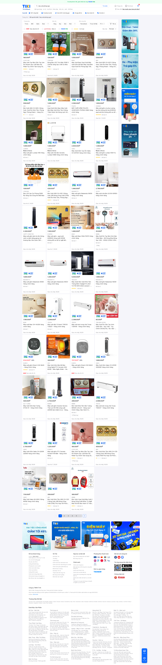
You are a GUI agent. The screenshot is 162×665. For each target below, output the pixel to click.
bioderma (67, 601)
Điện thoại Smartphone (34, 639)
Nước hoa (34, 654)
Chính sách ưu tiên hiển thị (79, 572)
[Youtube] (119, 557)
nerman (100, 601)
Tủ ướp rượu (129, 617)
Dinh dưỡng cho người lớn (37, 617)
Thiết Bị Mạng (79, 633)
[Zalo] (122, 557)
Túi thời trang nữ (55, 651)
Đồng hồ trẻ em (87, 625)
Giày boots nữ (55, 638)
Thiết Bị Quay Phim (122, 646)
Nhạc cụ (83, 646)
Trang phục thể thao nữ (119, 622)
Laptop (85, 634)
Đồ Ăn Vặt (76, 656)
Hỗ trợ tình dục (40, 654)
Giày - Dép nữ (54, 633)
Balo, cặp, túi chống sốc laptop (81, 613)
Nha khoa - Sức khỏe (101, 646)
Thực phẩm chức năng (36, 648)
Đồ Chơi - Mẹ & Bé (34, 610)
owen (54, 601)
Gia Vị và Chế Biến (78, 654)
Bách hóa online (100, 619)
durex (62, 601)
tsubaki (50, 603)
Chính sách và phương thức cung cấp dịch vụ (82, 575)
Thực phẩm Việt (41, 626)
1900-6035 (35, 556)
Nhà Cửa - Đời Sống (77, 637)
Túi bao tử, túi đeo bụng (63, 660)
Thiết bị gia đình (42, 661)
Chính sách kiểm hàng (34, 568)
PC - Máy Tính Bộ (78, 634)
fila (47, 603)
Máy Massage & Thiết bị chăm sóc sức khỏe (38, 650)
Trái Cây (31, 625)
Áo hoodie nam (56, 625)
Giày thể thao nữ (126, 631)
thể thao (70, 9)
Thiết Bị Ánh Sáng (123, 640)
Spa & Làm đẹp (102, 643)
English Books (100, 661)
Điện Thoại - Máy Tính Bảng (37, 637)
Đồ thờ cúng (77, 646)
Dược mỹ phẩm (42, 656)
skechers (78, 601)
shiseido (31, 603)
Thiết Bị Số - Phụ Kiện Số (99, 627)
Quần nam (59, 622)
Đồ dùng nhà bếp (33, 661)
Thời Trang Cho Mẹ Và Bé (35, 612)
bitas (129, 601)
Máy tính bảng (35, 642)
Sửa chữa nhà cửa (78, 640)
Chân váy (60, 615)
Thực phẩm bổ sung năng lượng (123, 632)
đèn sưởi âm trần (121, 661)
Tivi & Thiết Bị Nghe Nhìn (101, 622)
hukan (40, 603)
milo (74, 601)
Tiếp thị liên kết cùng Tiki (59, 572)
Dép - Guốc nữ (60, 635)
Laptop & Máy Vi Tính (104, 620)
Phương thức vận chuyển (35, 566)
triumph (86, 601)
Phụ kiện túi (65, 654)
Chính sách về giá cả (78, 565)
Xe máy (97, 653)
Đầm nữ (55, 612)
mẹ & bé (49, 9)
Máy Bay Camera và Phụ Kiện (123, 646)
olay (117, 601)
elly (71, 601)
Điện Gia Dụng (33, 659)
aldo (83, 601)
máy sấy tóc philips (124, 653)
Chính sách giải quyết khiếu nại (60, 566)
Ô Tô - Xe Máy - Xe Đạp (99, 650)
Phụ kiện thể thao (123, 625)
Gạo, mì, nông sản (36, 629)
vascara (31, 601)
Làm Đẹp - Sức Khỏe (34, 645)
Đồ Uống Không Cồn (80, 657)
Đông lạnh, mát (39, 627)
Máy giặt (118, 615)
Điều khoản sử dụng (57, 568)
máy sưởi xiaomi (125, 657)
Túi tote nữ (59, 654)
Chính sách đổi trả (33, 570)
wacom (104, 601)
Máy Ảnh (126, 647)
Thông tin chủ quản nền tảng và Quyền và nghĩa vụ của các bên (82, 582)
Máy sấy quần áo (121, 617)
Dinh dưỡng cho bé (36, 616)
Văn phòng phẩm (105, 659)
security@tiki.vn (41, 578)
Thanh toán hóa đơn (97, 642)
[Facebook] (115, 557)
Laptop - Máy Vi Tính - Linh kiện (80, 628)
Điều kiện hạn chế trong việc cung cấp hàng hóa (82, 567)
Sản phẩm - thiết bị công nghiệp (102, 621)
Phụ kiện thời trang (76, 616)
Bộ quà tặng (78, 659)
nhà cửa (61, 9)
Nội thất (78, 642)
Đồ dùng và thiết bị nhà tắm (81, 643)
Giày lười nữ (62, 638)
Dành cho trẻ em (36, 631)
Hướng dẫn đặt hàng (33, 564)
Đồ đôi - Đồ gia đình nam (61, 626)
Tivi (117, 616)
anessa (109, 601)
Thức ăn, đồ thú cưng (36, 633)
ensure (58, 601)
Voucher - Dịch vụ (97, 640)
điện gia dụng (38, 9)
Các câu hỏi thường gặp (34, 559)
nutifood (91, 601)
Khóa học (105, 642)
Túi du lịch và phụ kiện (79, 612)
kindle (95, 601)
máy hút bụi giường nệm (123, 658)
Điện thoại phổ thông (36, 640)
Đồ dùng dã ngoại (123, 623)
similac (121, 601)
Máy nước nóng (123, 616)
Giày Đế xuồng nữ (59, 639)
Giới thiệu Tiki (56, 556)
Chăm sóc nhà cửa (37, 634)
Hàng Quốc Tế (96, 610)
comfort (125, 601)
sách (66, 9)
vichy (44, 603)
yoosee (113, 601)
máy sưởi (116, 652)
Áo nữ (51, 612)
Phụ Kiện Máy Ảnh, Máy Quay (121, 639)
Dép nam (57, 645)
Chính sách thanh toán (78, 570)
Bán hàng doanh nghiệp (58, 574)
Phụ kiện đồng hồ (78, 625)
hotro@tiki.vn (41, 576)
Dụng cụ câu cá (120, 627)
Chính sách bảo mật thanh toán (60, 562)
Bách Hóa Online (76, 650)
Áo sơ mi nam (59, 623)
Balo (72, 612)
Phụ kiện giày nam (57, 646)
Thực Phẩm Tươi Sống (35, 623)
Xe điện (107, 652)
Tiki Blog (55, 558)
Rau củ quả (34, 626)
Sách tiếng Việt (96, 659)
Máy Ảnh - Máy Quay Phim (121, 637)
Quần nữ (60, 612)
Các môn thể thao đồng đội (123, 629)
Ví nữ (65, 652)
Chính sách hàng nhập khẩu (35, 574)
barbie (50, 601)
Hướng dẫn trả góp (33, 572)
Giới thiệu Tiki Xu (57, 570)
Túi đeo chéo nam (58, 659)
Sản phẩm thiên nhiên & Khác (37, 651)
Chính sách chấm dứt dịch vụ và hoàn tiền (82, 578)
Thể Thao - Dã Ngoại (120, 620)
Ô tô (101, 653)
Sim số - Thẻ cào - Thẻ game (105, 647)
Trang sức (73, 624)
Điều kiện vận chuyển (58, 576)
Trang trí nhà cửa (75, 639)
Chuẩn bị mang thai (36, 620)
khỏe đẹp (55, 9)
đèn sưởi (121, 652)
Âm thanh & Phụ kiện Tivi (120, 612)
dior (34, 601)
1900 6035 (35, 594)
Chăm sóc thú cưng (76, 652)
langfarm (36, 603)
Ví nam (51, 659)
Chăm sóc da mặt (33, 646)
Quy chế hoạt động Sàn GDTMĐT (81, 556)
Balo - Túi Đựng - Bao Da (123, 643)
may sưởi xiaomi (121, 656)
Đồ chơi (44, 612)
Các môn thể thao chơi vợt (123, 629)
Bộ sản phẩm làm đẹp (37, 655)
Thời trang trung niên (58, 617)
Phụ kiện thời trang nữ (76, 618)
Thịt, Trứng (36, 625)
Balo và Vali (74, 610)
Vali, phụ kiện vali (86, 613)
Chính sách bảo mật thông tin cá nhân (62, 564)
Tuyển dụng (56, 560)
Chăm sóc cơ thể (36, 649)
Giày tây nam (60, 644)
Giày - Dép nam (54, 642)
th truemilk (45, 601)
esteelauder (39, 601)
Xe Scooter (105, 653)
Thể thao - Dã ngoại (99, 615)
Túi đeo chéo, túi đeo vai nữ (56, 652)
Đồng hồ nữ (79, 624)
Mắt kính (84, 618)
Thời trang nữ (54, 610)
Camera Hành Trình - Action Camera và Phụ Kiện (123, 642)
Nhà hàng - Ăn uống (100, 644)
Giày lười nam (53, 644)
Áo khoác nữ (61, 613)
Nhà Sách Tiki (96, 657)
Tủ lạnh (118, 613)
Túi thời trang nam (55, 657)
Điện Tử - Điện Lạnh (119, 610)
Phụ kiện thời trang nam (80, 619)
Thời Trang (105, 612)
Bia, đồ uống (34, 630)
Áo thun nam (53, 622)
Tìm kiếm (105, 6)
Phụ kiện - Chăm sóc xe (98, 652)
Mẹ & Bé (102, 617)
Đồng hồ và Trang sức (77, 622)
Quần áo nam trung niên (59, 629)
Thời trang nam (54, 620)
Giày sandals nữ (58, 636)
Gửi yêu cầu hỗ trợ (33, 562)
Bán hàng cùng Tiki (78, 558)
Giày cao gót (53, 635)
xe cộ (44, 9)
